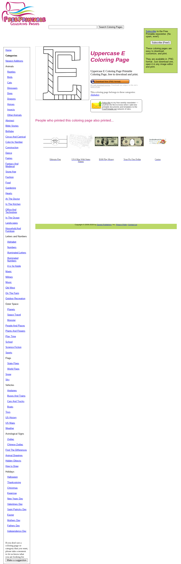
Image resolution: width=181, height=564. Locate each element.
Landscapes (11, 223)
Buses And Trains (16, 396)
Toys (7, 412)
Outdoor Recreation (15, 298)
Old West (10, 287)
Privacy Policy (121, 225)
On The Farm (12, 293)
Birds (10, 77)
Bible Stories (12, 126)
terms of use (95, 87)
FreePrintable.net (109, 109)
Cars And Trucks (15, 401)
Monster (11, 320)
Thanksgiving (14, 482)
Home (8, 50)
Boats (10, 406)
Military (9, 277)
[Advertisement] (68, 37)
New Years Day (15, 498)
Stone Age (10, 171)
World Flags (13, 369)
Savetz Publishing (104, 225)
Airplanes (12, 390)
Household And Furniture (13, 229)
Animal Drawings (14, 455)
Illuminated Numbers (12, 259)
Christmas (12, 488)
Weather (9, 428)
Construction (11, 147)
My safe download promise (100, 85)
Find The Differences (16, 450)
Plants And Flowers (15, 331)
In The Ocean (12, 217)
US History (11, 417)
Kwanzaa (12, 493)
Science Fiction (13, 347)
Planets (11, 309)
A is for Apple (14, 266)
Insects (11, 109)
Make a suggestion (16, 560)
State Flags (13, 363)
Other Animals (14, 115)
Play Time (10, 336)
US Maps (10, 423)
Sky (7, 379)
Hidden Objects (13, 460)
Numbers (11, 247)
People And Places (15, 325)
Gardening (10, 188)
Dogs (10, 93)
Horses (10, 104)
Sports (8, 352)
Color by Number (14, 142)
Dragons (11, 99)
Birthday (9, 131)
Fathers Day (13, 525)
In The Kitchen (13, 204)
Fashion (9, 177)
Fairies (8, 158)
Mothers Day (13, 520)
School (9, 342)
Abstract (9, 120)
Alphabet (94, 95)
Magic (8, 271)
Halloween (12, 477)
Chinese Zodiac (15, 444)
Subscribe (106, 103)
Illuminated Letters (16, 252)
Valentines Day (15, 504)
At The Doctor (12, 199)
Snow (8, 374)
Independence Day (16, 531)
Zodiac (10, 439)
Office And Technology (11, 211)
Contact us (132, 225)
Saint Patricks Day (17, 509)
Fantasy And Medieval (11, 165)
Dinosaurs (12, 88)
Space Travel (14, 314)
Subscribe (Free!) (161, 42)
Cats (9, 82)
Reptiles (11, 72)
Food (8, 182)
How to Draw (11, 466)
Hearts (8, 193)
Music (8, 282)
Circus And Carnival (15, 136)
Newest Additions (14, 61)
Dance (8, 153)
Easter (10, 515)
